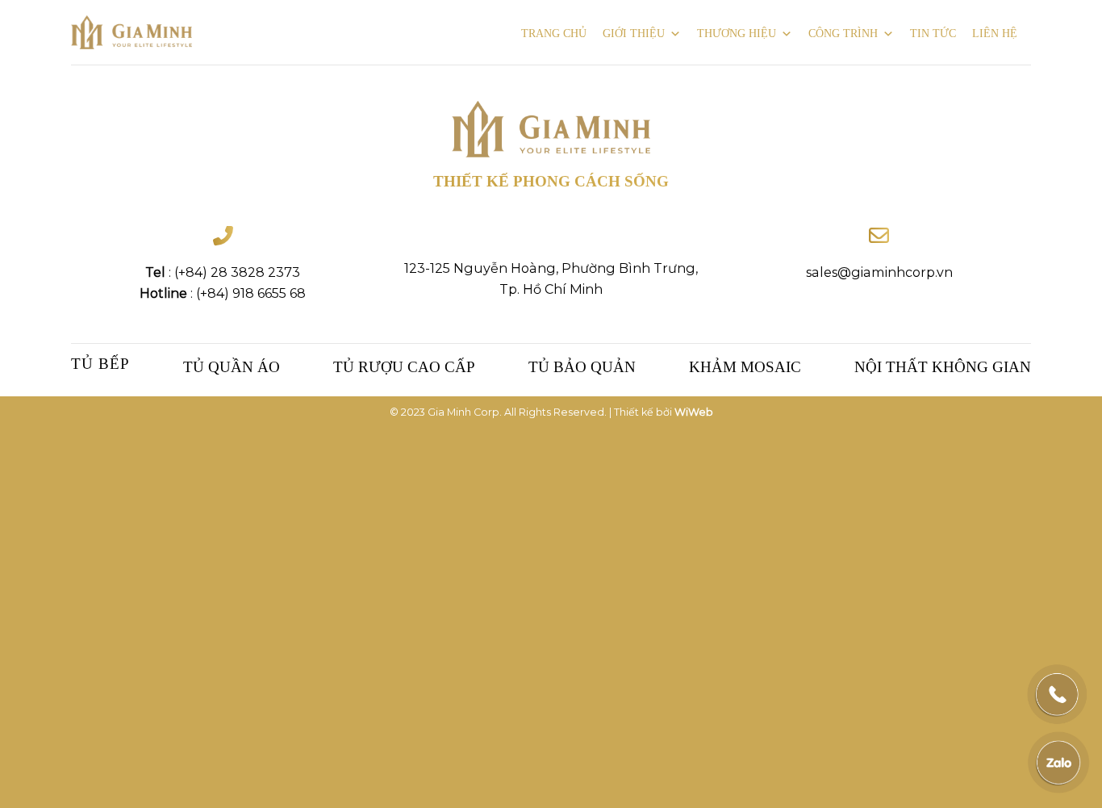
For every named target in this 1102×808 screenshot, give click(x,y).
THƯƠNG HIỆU (736, 33)
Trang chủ (553, 33)
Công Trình (843, 33)
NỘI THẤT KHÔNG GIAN (942, 366)
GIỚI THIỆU (634, 33)
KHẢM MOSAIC (745, 366)
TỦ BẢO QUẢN (582, 366)
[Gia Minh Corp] (131, 32)
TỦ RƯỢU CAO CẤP (404, 366)
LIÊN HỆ (994, 33)
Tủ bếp (100, 363)
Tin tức (933, 33)
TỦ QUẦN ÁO (231, 366)
